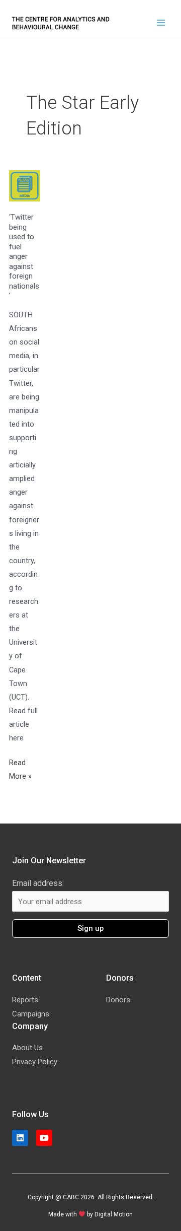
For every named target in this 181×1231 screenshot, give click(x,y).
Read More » (24, 768)
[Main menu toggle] (161, 23)
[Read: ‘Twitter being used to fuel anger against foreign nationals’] (24, 185)
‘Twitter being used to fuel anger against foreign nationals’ (24, 256)
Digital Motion (114, 1214)
